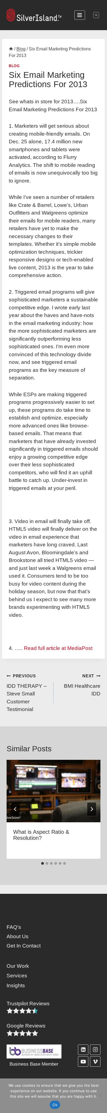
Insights (16, 985)
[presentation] (53, 791)
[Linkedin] (83, 1049)
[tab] (42, 863)
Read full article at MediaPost (58, 648)
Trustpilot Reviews (28, 1003)
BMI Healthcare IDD (82, 685)
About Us (18, 936)
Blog (14, 66)
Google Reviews (26, 1026)
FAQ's (14, 927)
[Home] (11, 48)
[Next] (91, 809)
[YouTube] (83, 1061)
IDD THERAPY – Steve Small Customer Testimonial (27, 692)
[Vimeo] (95, 1061)
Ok (54, 1105)
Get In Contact (24, 946)
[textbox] (28, 1004)
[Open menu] (79, 14)
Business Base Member (34, 1064)
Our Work (18, 966)
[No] (100, 1095)
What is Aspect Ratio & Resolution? (41, 835)
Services (17, 975)
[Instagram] (95, 1049)
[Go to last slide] (15, 809)
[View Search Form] (96, 15)
